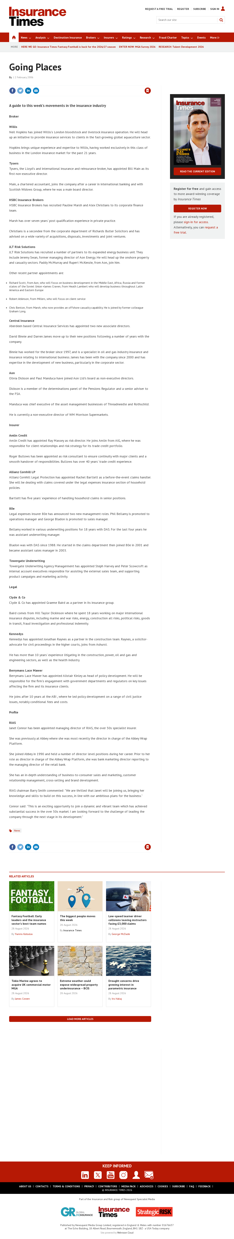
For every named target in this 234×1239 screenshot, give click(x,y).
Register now (197, 208)
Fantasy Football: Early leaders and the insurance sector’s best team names (29, 919)
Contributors (107, 1186)
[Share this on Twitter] (20, 90)
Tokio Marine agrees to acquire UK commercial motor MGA (31, 984)
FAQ (191, 1186)
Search (221, 20)
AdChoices (146, 1186)
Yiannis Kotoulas (24, 934)
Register (183, 8)
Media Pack (128, 1186)
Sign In (214, 8)
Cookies (163, 1186)
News (17, 830)
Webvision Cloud (125, 1232)
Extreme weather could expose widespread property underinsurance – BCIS (79, 984)
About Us (25, 1186)
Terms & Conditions (66, 1186)
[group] (214, 37)
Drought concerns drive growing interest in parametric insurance (123, 984)
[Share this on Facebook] (12, 90)
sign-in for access (196, 222)
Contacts (41, 1186)
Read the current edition (197, 171)
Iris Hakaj (117, 998)
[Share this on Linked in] (28, 90)
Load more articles (80, 1019)
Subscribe (199, 8)
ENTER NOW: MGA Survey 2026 (137, 46)
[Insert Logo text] (37, 25)
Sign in (105, 83)
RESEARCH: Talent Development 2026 (181, 46)
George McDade (121, 934)
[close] (151, 83)
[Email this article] (36, 90)
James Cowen (22, 998)
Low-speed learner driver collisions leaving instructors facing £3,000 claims (127, 919)
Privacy (89, 1186)
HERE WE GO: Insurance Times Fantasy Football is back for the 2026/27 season (68, 46)
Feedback (204, 1186)
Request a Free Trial (159, 8)
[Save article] (147, 90)
